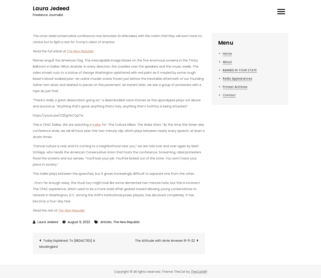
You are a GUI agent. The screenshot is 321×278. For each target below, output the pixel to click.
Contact (229, 95)
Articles (106, 222)
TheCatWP (199, 271)
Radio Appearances (237, 78)
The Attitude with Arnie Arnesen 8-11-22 (165, 240)
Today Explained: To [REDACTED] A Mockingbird (67, 243)
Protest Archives (235, 87)
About (227, 62)
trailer (96, 124)
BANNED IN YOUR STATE (240, 70)
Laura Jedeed (51, 8)
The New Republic (80, 51)
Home (227, 53)
